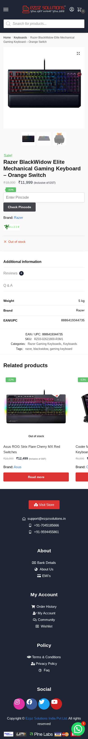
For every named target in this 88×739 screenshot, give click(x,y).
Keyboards (20, 37)
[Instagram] (19, 704)
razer (28, 348)
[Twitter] (44, 704)
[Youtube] (56, 704)
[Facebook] (31, 704)
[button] (78, 53)
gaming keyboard (61, 348)
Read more (36, 477)
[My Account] (71, 10)
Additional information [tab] (22, 262)
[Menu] (10, 9)
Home (7, 37)
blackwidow (40, 348)
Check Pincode (19, 207)
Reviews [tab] (12, 273)
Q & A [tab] (8, 285)
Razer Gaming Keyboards (44, 344)
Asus (17, 467)
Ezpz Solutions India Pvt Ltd (46, 718)
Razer (18, 217)
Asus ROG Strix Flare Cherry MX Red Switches (31, 449)
